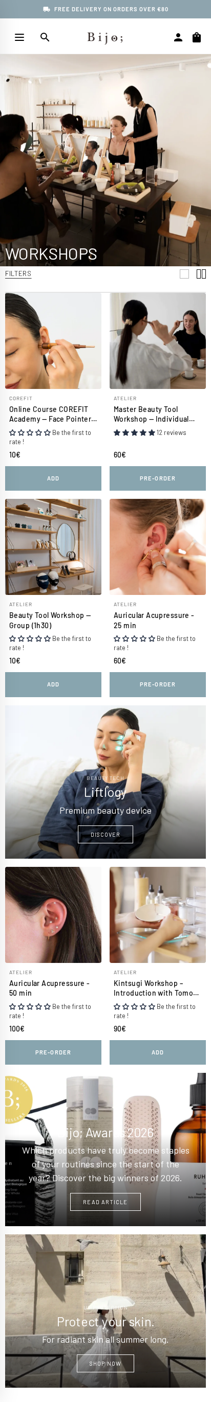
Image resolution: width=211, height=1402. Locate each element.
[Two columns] (201, 274)
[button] (30, 432)
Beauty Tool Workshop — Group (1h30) (50, 620)
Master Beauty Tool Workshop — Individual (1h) (151, 414)
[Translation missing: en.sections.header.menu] (19, 37)
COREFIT (21, 398)
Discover (106, 834)
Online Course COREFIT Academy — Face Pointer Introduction (50, 414)
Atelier (125, 398)
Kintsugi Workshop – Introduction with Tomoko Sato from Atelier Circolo (157, 988)
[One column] (184, 274)
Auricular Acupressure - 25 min (154, 620)
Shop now (105, 1363)
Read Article (105, 1202)
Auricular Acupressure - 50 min (49, 988)
